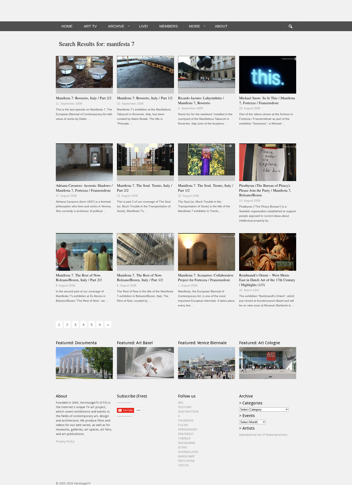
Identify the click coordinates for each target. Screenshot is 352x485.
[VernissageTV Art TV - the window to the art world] (76, 10)
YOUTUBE (184, 407)
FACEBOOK (185, 420)
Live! (143, 26)
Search (290, 26)
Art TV (90, 26)
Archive (116, 26)
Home (67, 26)
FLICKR (183, 425)
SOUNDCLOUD (188, 452)
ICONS (182, 447)
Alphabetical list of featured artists (263, 435)
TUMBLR (184, 438)
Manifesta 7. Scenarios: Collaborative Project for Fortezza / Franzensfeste (205, 277)
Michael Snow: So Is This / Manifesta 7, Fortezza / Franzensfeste (267, 100)
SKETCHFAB (186, 461)
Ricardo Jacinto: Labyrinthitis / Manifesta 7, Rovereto (201, 100)
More (194, 26)
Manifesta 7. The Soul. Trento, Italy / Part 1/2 (205, 188)
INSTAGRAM (186, 443)
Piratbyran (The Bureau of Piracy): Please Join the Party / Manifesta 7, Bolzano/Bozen (265, 190)
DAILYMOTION (188, 411)
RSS (180, 402)
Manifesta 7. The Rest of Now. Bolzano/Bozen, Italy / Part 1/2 (140, 277)
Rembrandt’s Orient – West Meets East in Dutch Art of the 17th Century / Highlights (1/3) (267, 280)
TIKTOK (183, 465)
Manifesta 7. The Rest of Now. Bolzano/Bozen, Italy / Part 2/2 (79, 277)
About (221, 26)
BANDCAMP (186, 456)
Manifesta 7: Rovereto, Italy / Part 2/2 (83, 97)
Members (168, 26)
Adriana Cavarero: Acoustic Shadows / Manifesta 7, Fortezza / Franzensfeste (84, 188)
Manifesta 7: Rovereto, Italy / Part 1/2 (145, 97)
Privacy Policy (65, 441)
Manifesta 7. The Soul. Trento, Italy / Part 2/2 (144, 188)
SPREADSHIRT (187, 429)
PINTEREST (186, 434)
